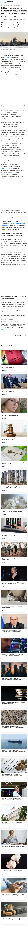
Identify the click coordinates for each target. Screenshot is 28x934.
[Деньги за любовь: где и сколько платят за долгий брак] (14, 553)
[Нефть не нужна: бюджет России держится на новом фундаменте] (14, 625)
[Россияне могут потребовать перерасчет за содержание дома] (14, 769)
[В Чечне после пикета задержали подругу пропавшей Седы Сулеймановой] (14, 409)
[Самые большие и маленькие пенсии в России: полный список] (14, 361)
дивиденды (16, 223)
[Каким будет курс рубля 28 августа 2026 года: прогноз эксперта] (14, 649)
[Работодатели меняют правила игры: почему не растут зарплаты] (14, 841)
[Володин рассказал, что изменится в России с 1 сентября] (14, 385)
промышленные (5, 168)
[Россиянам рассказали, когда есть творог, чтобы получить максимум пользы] (14, 505)
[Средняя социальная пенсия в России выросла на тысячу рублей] (14, 889)
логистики (4, 143)
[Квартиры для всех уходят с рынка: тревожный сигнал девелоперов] (14, 481)
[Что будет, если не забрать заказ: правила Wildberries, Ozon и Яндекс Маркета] (14, 913)
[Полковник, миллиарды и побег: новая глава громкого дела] (14, 433)
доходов (8, 57)
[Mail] (5, 2)
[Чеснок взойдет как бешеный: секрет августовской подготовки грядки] (14, 865)
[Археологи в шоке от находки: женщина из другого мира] (14, 457)
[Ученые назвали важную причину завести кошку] (14, 601)
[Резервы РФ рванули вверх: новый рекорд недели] (14, 817)
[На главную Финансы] (10, 2)
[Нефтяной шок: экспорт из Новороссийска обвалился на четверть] (14, 745)
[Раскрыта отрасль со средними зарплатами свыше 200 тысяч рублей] (14, 721)
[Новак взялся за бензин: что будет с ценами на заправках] (14, 529)
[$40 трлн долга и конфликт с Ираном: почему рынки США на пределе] (14, 793)
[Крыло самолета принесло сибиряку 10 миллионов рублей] (14, 697)
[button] (14, 40)
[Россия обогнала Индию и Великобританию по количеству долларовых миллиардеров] (14, 673)
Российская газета (15, 5)
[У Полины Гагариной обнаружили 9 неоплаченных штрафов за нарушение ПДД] (14, 577)
